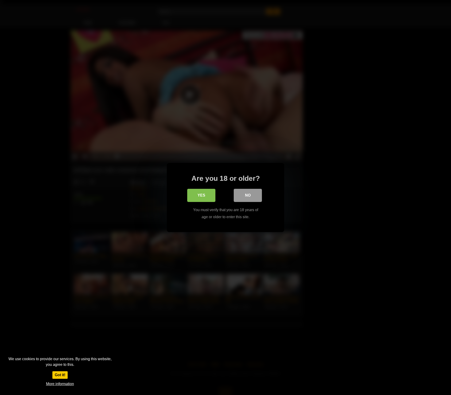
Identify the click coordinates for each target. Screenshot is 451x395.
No (248, 195)
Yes (201, 195)
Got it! (60, 375)
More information (60, 384)
